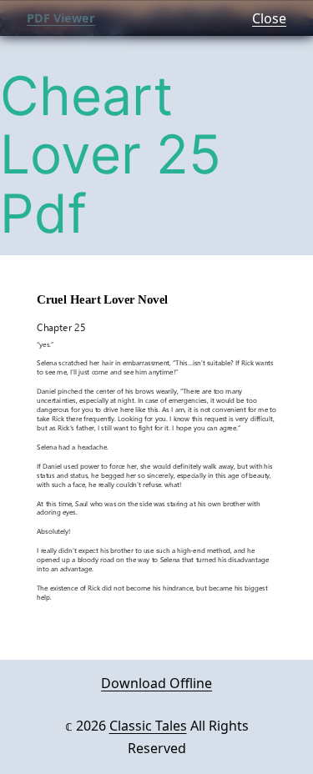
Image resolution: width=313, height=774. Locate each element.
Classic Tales (148, 725)
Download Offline (156, 683)
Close (269, 18)
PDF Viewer (61, 18)
